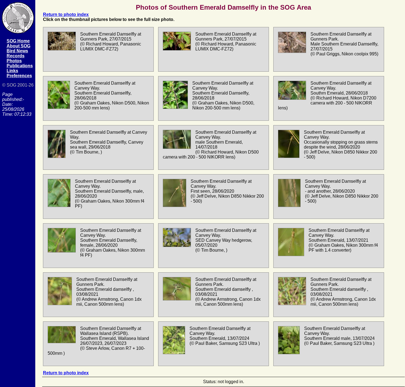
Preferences (19, 75)
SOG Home (18, 41)
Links (12, 70)
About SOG (18, 46)
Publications (20, 65)
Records (16, 55)
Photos (14, 60)
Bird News (17, 51)
